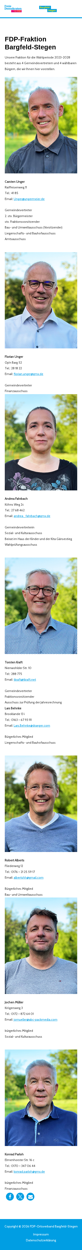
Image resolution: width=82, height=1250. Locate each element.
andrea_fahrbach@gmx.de (32, 516)
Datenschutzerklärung (41, 1240)
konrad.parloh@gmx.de (29, 1171)
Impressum (41, 1234)
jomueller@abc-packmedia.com (35, 1019)
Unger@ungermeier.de (29, 199)
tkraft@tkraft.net (25, 679)
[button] (10, 1197)
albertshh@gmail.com (29, 877)
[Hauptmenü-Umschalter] (73, 8)
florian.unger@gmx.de (28, 374)
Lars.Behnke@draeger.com (32, 725)
